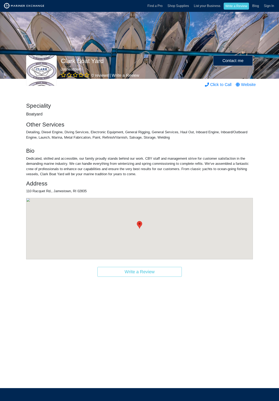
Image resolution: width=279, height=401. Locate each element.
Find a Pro (155, 6)
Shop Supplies (178, 6)
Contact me (232, 60)
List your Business (207, 6)
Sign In (269, 6)
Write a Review (236, 6)
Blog (255, 6)
